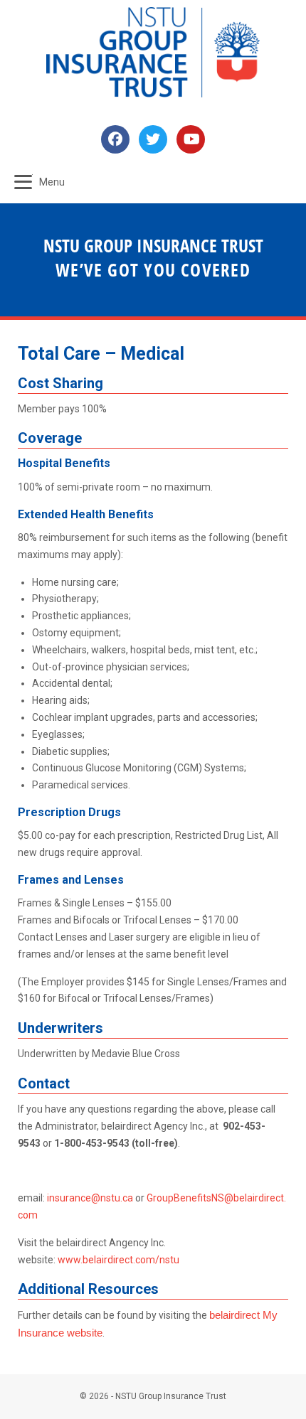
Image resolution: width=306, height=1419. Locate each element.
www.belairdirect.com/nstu (118, 1259)
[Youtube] (190, 139)
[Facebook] (115, 139)
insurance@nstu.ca (90, 1198)
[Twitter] (153, 139)
